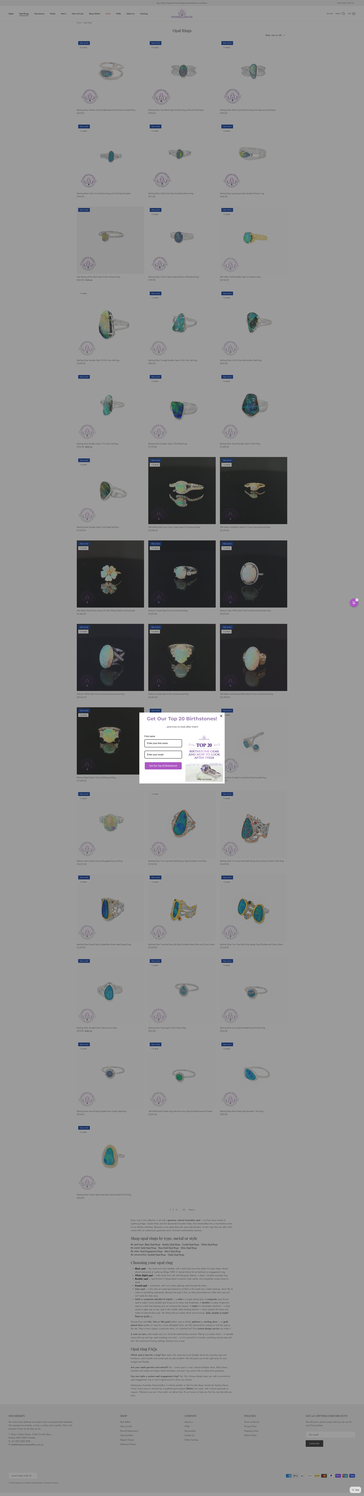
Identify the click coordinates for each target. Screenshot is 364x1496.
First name (149, 736)
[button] (354, 602)
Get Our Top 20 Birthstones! (163, 766)
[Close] (221, 716)
